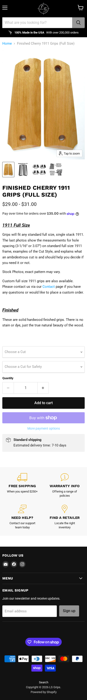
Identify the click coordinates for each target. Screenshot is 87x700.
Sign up (69, 611)
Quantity (7, 378)
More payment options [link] (43, 428)
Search (43, 682)
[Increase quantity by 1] (43, 388)
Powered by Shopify (44, 692)
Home (7, 44)
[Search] (78, 22)
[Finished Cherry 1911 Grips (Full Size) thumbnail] (8, 169)
